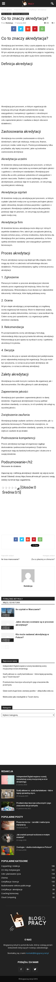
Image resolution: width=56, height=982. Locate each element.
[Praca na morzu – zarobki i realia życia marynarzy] (7, 825)
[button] (52, 3)
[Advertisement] (28, 85)
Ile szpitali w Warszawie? (28, 609)
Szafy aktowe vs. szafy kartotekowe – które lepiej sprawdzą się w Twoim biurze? (27, 675)
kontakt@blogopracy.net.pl (37, 953)
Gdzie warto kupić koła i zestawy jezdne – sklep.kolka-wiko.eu (28, 691)
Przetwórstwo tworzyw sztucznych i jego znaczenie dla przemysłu (26, 683)
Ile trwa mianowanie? (10, 559)
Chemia (4, 877)
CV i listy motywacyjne (10, 870)
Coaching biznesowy (9, 893)
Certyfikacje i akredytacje (20, 14)
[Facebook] (21, 969)
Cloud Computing (8, 897)
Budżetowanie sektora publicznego (16, 885)
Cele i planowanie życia (11, 874)
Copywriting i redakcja (10, 866)
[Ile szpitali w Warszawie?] (7, 612)
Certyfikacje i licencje (10, 881)
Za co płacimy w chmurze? (43, 559)
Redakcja (9, 23)
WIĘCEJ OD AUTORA (11, 603)
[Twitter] (35, 969)
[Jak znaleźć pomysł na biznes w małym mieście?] (7, 837)
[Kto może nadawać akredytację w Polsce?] (7, 637)
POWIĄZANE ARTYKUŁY (13, 599)
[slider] (9, 487)
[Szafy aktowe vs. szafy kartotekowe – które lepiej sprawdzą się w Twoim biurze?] (7, 793)
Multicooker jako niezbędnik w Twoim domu (21, 697)
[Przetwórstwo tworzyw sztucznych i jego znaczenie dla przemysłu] (7, 806)
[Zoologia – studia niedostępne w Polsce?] (7, 850)
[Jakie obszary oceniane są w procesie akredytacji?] (7, 624)
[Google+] (28, 969)
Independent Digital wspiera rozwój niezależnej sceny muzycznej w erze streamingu (25, 667)
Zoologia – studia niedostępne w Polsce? (34, 847)
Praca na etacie (6, 14)
